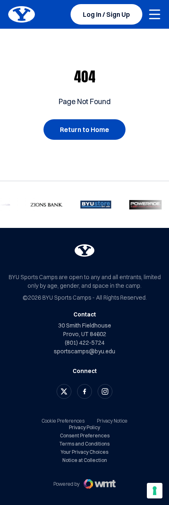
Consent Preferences (85, 435)
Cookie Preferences (62, 421)
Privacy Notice (112, 421)
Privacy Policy (84, 427)
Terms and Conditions (84, 443)
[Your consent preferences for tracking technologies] (154, 490)
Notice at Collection (84, 460)
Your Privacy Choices (84, 452)
